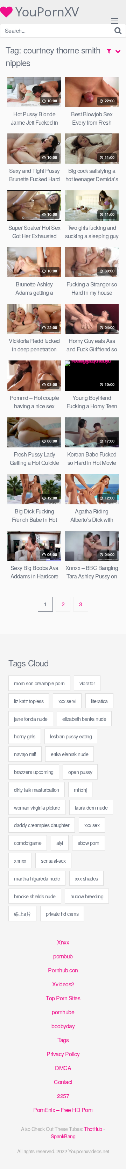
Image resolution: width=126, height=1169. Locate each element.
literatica (99, 700)
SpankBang (63, 1136)
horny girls (24, 736)
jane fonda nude (31, 718)
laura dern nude (91, 807)
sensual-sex (53, 860)
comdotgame (27, 842)
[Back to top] (113, 1153)
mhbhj (80, 789)
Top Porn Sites (63, 998)
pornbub (63, 956)
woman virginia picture (37, 807)
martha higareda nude (37, 878)
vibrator (87, 683)
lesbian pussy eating (71, 736)
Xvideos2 (63, 984)
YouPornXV (46, 12)
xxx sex (92, 824)
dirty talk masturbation (36, 789)
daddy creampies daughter (41, 824)
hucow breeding (86, 896)
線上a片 (22, 913)
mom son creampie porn (39, 683)
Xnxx (63, 942)
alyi (59, 842)
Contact (63, 1082)
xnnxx (20, 860)
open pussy (80, 771)
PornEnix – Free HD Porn (63, 1110)
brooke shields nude (35, 896)
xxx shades (86, 878)
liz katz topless (28, 700)
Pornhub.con (63, 970)
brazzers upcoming (34, 771)
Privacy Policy (63, 1054)
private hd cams (62, 913)
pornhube (63, 1012)
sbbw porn (88, 842)
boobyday (63, 1026)
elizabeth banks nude (84, 718)
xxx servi (67, 700)
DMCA (63, 1068)
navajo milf (25, 754)
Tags (63, 1040)
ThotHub (93, 1128)
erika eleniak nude (69, 754)
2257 (63, 1096)
